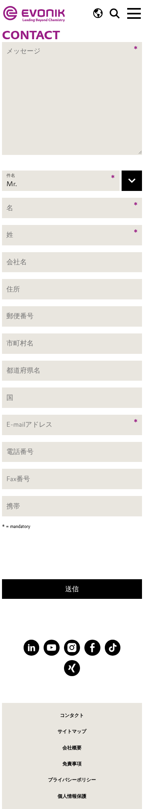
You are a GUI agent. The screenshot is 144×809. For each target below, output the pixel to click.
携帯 (13, 506)
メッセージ (23, 46)
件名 (10, 175)
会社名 (16, 262)
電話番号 (20, 452)
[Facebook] (92, 648)
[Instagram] (72, 648)
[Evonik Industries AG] (34, 14)
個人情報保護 (72, 796)
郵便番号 (20, 316)
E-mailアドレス (29, 425)
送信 (72, 589)
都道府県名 (23, 370)
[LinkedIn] (32, 648)
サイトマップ (72, 731)
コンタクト (72, 715)
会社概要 (72, 748)
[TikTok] (113, 648)
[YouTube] (52, 648)
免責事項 (72, 764)
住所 (13, 289)
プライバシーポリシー (72, 780)
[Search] (114, 13)
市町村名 (20, 343)
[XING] (72, 668)
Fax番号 (18, 479)
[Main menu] (134, 13)
